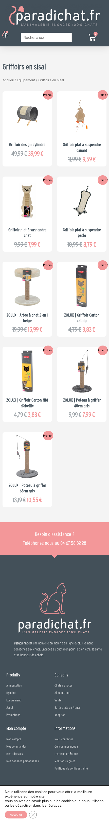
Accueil (8, 80)
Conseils (61, 674)
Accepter (16, 814)
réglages (54, 805)
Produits (13, 674)
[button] (13, 35)
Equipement (26, 80)
